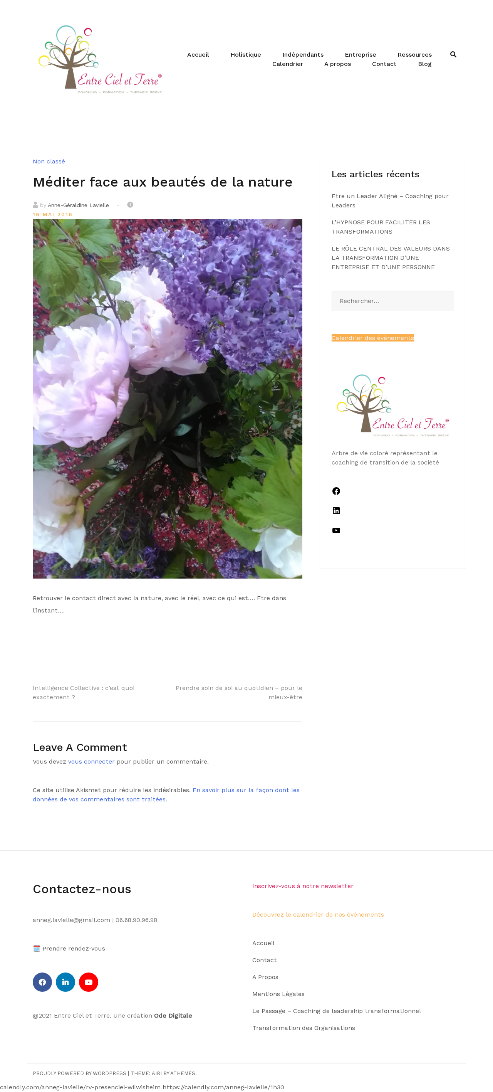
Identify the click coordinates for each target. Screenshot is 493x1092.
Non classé (49, 161)
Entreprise (360, 54)
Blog (425, 63)
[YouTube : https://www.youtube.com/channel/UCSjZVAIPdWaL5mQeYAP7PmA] (336, 533)
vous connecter (91, 761)
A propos (337, 63)
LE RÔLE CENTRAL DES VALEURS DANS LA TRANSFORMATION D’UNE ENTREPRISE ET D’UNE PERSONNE (391, 258)
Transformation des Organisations (303, 1027)
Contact (384, 63)
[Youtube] (88, 982)
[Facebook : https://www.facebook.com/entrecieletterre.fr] (336, 493)
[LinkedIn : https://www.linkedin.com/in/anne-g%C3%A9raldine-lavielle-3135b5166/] (336, 513)
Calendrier (287, 63)
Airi (157, 1073)
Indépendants (303, 54)
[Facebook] (42, 982)
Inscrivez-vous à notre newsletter (303, 886)
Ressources (414, 54)
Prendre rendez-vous (73, 948)
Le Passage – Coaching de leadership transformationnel (336, 1011)
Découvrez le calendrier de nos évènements (318, 914)
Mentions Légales (278, 994)
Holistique (245, 54)
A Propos (265, 977)
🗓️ (36, 948)
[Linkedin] (65, 982)
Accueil (198, 54)
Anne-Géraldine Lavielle (78, 205)
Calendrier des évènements (373, 338)
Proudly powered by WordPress (79, 1073)
